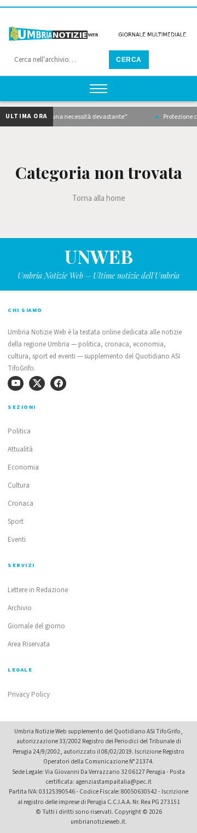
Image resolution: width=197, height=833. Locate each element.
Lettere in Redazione (38, 590)
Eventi (17, 540)
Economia (23, 467)
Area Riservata (29, 644)
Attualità (20, 449)
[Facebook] (58, 383)
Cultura (19, 485)
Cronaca (20, 503)
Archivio (20, 608)
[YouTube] (16, 383)
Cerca (129, 59)
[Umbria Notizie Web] (98, 29)
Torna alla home (98, 198)
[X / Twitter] (37, 383)
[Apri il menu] (98, 89)
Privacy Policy (29, 694)
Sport (16, 522)
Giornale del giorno (36, 626)
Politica (19, 431)
